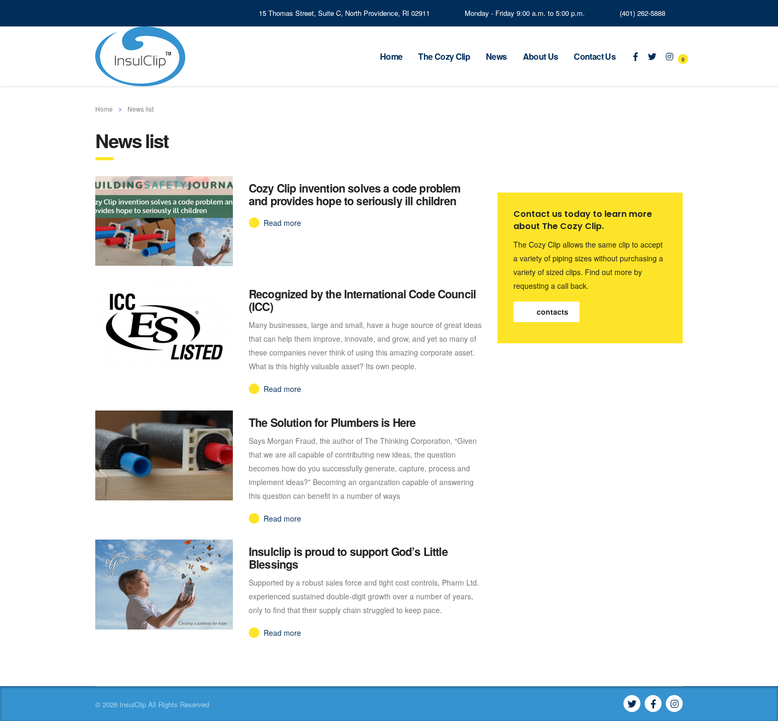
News (496, 56)
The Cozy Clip (444, 56)
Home (391, 56)
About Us (540, 56)
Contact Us (595, 56)
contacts (552, 311)
